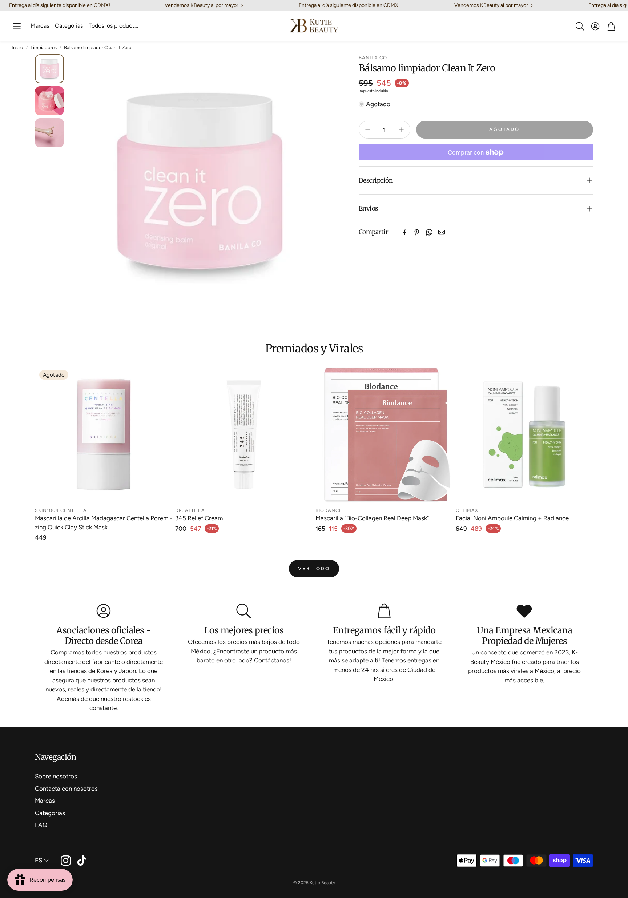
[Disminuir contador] (367, 129)
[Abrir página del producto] (244, 434)
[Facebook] (404, 232)
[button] (17, 26)
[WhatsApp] (429, 232)
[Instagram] (66, 860)
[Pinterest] (417, 232)
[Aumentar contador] (401, 129)
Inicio (17, 47)
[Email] (441, 232)
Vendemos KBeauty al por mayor (201, 5)
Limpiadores (44, 47)
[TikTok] (82, 860)
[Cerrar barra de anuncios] (620, 5)
